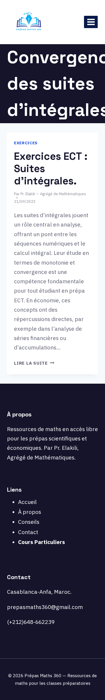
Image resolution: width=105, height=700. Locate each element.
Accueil (27, 501)
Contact (28, 532)
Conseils (28, 521)
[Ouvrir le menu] (91, 22)
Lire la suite (34, 363)
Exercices (26, 142)
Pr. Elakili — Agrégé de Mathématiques (53, 193)
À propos (29, 511)
